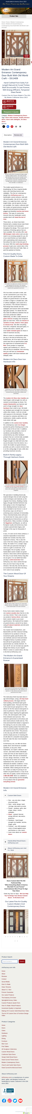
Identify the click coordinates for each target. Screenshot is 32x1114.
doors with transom (11, 117)
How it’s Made (6, 984)
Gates (3, 1030)
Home (3, 22)
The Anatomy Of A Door (9, 997)
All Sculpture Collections (9, 1049)
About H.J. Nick (6, 989)
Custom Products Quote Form (11, 1003)
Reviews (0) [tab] (18, 135)
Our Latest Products (8, 995)
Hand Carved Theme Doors (10, 1059)
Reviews (4, 976)
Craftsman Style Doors (9, 1054)
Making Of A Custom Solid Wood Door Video (15, 1011)
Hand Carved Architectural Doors (12, 1067)
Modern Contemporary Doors (17, 115)
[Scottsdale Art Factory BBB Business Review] (8, 1091)
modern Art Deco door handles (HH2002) (15, 486)
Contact (4, 979)
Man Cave (5, 1044)
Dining (3, 1038)
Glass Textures (6, 987)
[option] (16, 44)
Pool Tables (5, 1046)
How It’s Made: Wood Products (11, 1005)
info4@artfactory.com (20, 1111)
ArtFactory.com (16, 195)
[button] (16, 795)
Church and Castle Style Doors (11, 1065)
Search (22, 961)
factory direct (15, 617)
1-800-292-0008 (8, 776)
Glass (10, 814)
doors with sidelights (13, 119)
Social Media (6, 981)
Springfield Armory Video (9, 1000)
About (3, 974)
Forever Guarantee (7, 992)
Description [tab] (8, 135)
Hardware (5, 1033)
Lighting (4, 1036)
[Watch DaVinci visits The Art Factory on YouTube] (16, 4)
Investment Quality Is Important (11, 1008)
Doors (8, 22)
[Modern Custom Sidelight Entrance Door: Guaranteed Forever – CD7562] (16, 921)
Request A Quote (11, 112)
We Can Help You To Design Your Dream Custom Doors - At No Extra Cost (16, 895)
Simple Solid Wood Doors (9, 1057)
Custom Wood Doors (8, 1052)
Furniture (4, 1041)
